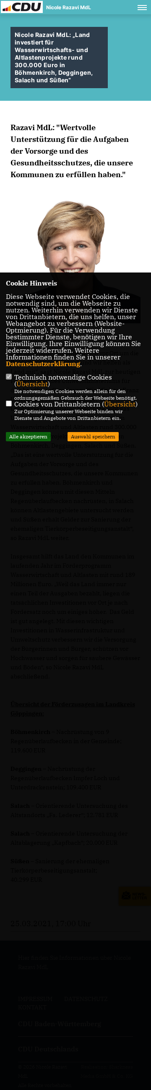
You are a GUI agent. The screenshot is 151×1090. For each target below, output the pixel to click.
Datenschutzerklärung (43, 363)
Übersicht (32, 384)
